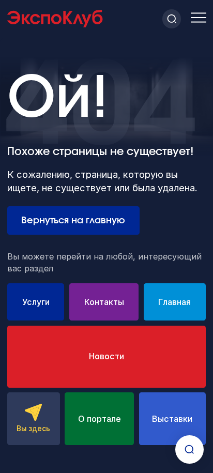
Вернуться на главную (73, 220)
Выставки (172, 419)
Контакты (104, 302)
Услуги (36, 302)
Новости (106, 356)
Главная (174, 302)
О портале (99, 419)
